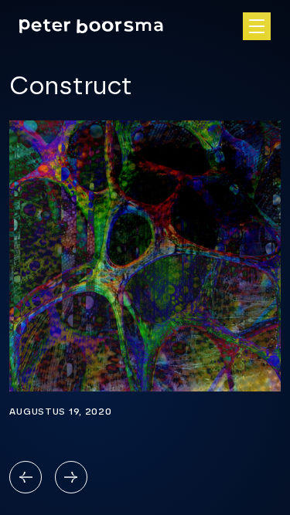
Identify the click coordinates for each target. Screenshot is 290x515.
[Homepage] (91, 26)
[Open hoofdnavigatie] (257, 26)
